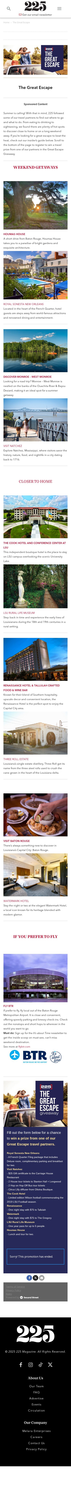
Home (6, 22)
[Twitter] (50, 1365)
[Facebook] (21, 1365)
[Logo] (35, 6)
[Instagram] (31, 1365)
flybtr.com (24, 1046)
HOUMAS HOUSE (14, 234)
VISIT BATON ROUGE (16, 841)
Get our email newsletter (37, 14)
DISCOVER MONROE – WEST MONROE (27, 376)
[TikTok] (40, 1365)
